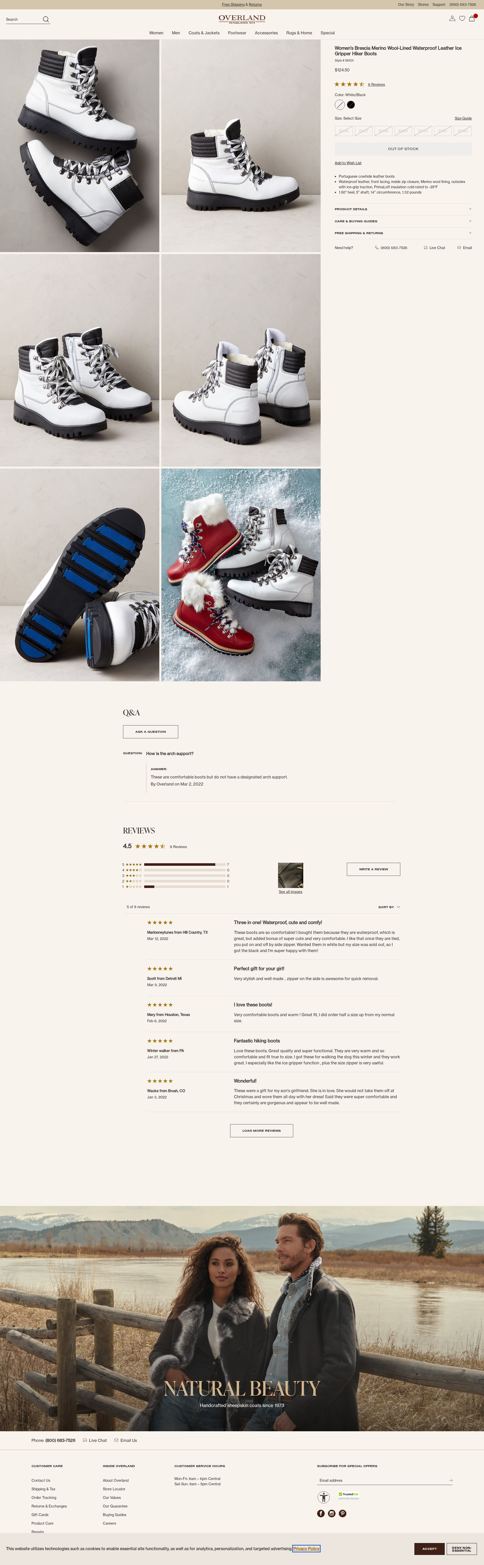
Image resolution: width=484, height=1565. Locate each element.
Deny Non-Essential (461, 1549)
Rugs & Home (299, 32)
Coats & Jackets (204, 32)
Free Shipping (233, 4)
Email (467, 248)
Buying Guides (114, 1515)
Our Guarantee (115, 1506)
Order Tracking (44, 1497)
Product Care (42, 1523)
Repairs (38, 1532)
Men (176, 32)
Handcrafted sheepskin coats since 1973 (242, 1405)
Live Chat (98, 1440)
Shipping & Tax (43, 1489)
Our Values (112, 1497)
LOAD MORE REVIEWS (262, 1130)
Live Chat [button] (437, 248)
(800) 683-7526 (462, 4)
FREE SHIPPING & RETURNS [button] (359, 233)
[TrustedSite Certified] (348, 1495)
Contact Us (41, 1480)
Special (328, 32)
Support (439, 4)
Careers (109, 1523)
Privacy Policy (306, 1548)
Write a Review (373, 869)
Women (156, 32)
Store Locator (114, 1489)
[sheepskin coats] (242, 1318)
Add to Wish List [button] (348, 163)
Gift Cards (40, 1515)
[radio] (340, 105)
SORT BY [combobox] (386, 907)
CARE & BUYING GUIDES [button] (356, 221)
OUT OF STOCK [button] (403, 149)
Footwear (237, 32)
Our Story (406, 4)
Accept (429, 1549)
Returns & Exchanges (49, 1506)
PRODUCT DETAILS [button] (351, 209)
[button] (452, 18)
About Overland (116, 1480)
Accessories (266, 32)
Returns (255, 4)
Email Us (128, 1440)
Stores (423, 4)
